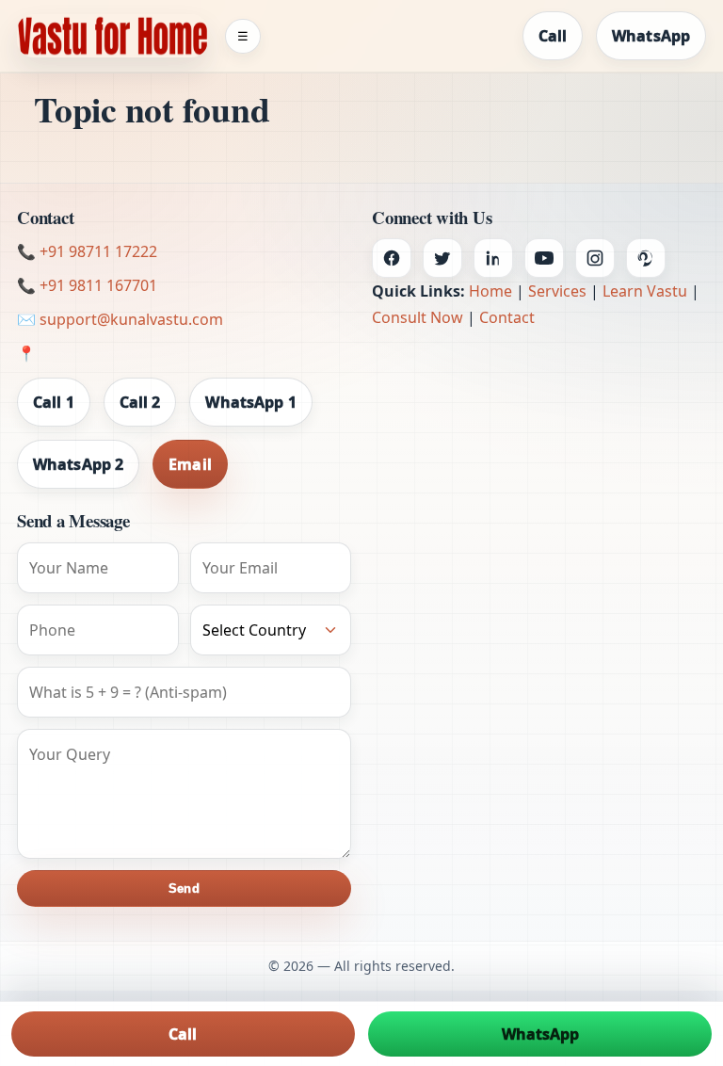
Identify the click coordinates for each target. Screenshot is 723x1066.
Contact (507, 317)
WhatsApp (651, 35)
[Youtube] (544, 258)
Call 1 (53, 402)
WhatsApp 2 (78, 464)
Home (490, 291)
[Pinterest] (646, 258)
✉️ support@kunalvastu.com (120, 319)
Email (190, 464)
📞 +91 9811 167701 (87, 285)
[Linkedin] (493, 258)
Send (184, 888)
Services (557, 291)
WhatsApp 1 (250, 402)
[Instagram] (595, 258)
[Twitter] (442, 258)
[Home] (112, 35)
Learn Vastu (644, 291)
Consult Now (417, 317)
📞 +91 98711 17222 (87, 251)
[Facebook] (391, 258)
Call (552, 35)
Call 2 (140, 402)
